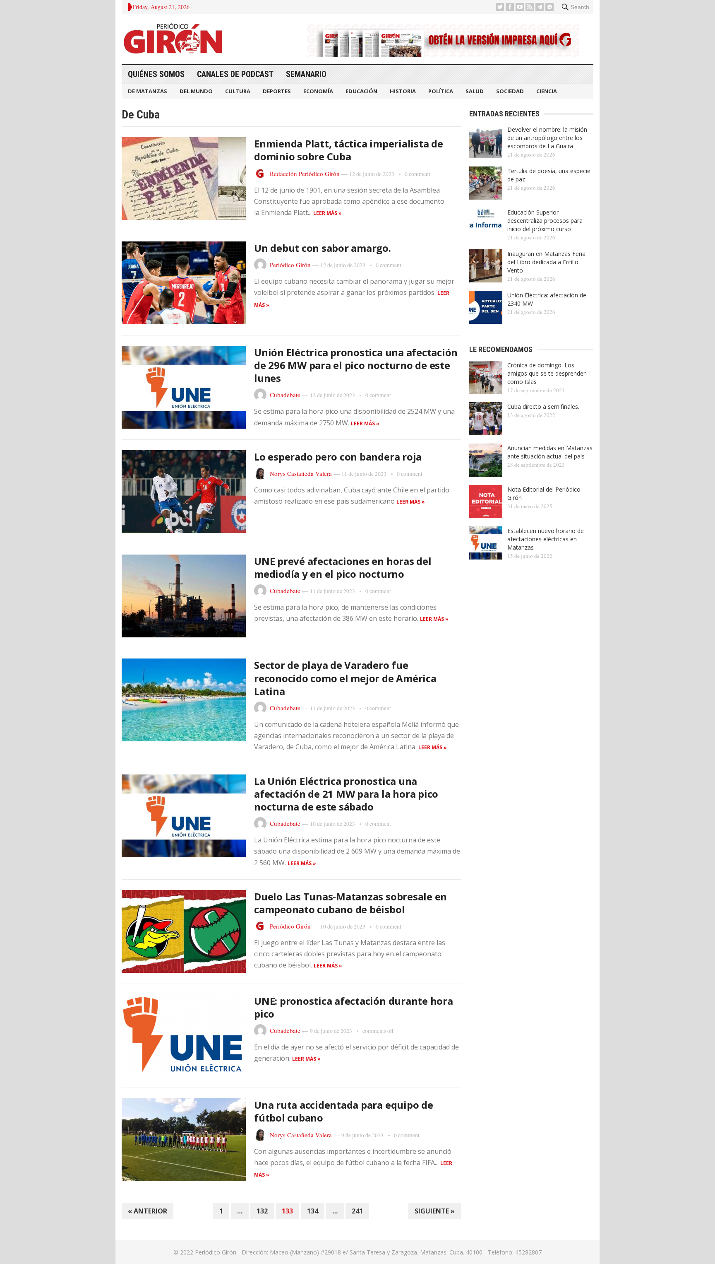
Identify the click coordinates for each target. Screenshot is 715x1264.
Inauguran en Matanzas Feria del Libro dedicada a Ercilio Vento (546, 262)
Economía (318, 91)
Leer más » (327, 213)
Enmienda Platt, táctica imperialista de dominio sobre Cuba (348, 150)
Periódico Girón (290, 265)
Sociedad (510, 91)
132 (262, 1211)
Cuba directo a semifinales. (543, 406)
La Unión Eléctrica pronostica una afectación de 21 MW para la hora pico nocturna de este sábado (346, 793)
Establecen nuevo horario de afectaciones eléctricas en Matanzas (545, 539)
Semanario (306, 74)
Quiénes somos (156, 74)
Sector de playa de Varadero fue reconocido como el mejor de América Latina (345, 677)
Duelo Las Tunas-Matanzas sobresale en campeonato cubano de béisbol (350, 903)
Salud (474, 91)
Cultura (237, 91)
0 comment (417, 174)
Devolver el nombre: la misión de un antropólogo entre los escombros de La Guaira (547, 137)
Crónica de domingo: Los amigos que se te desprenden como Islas (547, 373)
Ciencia (546, 91)
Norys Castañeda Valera (301, 473)
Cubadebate (285, 395)
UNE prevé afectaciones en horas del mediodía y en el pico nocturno (343, 567)
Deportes (277, 91)
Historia (403, 91)
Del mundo (196, 91)
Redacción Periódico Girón (305, 173)
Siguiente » (435, 1211)
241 (357, 1211)
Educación (361, 91)
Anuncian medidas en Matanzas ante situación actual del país (550, 452)
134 (312, 1211)
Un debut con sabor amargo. (322, 248)
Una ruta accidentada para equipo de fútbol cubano (343, 1111)
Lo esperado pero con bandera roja (338, 456)
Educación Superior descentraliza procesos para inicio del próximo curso (545, 220)
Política (440, 91)
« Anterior (147, 1211)
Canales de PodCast (235, 74)
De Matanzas (147, 91)
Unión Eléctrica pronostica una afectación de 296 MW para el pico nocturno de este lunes (356, 365)
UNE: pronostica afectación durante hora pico (353, 1007)
